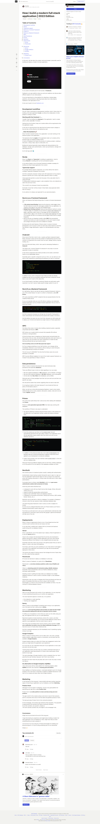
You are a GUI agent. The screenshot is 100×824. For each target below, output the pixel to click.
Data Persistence (28, 36)
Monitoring (26, 46)
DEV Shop (83, 815)
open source (43, 819)
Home (16, 815)
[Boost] (16, 67)
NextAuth (26, 39)
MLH (50, 816)
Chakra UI (26, 31)
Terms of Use (56, 818)
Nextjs (25, 26)
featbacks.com (40, 103)
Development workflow (29, 25)
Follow (75, 9)
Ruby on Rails (47, 820)
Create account (81, 1)
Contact (69, 815)
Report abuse (45, 769)
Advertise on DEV (46, 815)
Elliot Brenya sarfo (29, 744)
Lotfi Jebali (27, 752)
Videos (28, 815)
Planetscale (28, 43)
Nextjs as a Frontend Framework (32, 29)
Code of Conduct (39, 769)
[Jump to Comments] (16, 59)
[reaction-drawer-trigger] (16, 54)
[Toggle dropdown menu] (60, 744)
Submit (26, 740)
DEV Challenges (20, 815)
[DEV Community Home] (16, 1)
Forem (38, 819)
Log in (74, 1)
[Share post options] (17, 70)
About (66, 815)
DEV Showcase (61, 815)
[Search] (19, 1)
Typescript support (28, 28)
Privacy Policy (50, 818)
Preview (32, 740)
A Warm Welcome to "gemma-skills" (36, 796)
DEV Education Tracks (34, 815)
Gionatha (27, 6)
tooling (39, 18)
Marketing (26, 53)
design (35, 18)
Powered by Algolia (49, 1)
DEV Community (77, 23)
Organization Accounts (54, 815)
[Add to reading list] (16, 63)
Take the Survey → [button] (71, 73)
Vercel (26, 42)
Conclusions (27, 57)
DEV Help (40, 815)
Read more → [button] (26, 804)
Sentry (26, 48)
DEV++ (25, 815)
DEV (54, 819)
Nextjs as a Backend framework (31, 33)
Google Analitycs (29, 49)
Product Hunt (28, 55)
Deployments (27, 40)
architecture (30, 18)
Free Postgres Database (76, 815)
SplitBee (27, 51)
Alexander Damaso (29, 762)
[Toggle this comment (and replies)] (23, 746)
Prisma (25, 37)
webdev (24, 18)
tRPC (25, 34)
